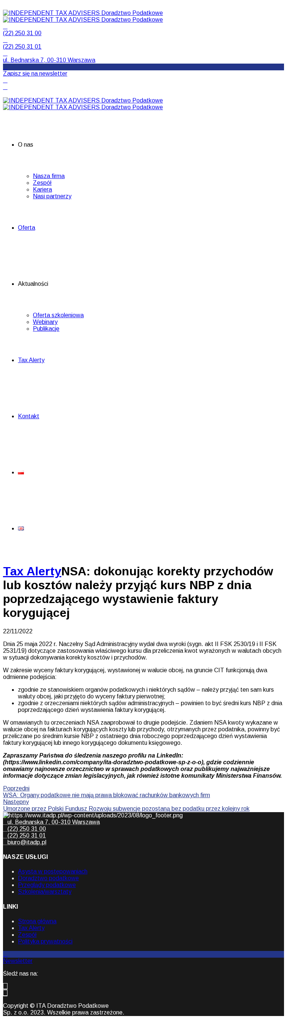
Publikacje (46, 328)
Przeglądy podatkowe (47, 885)
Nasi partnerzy (52, 196)
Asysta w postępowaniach (52, 871)
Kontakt (28, 416)
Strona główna (37, 921)
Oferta (26, 227)
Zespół (42, 183)
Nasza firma (49, 176)
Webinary (45, 322)
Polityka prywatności (45, 941)
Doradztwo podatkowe (48, 878)
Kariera (42, 189)
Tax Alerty (31, 360)
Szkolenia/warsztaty (44, 891)
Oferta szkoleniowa (58, 315)
